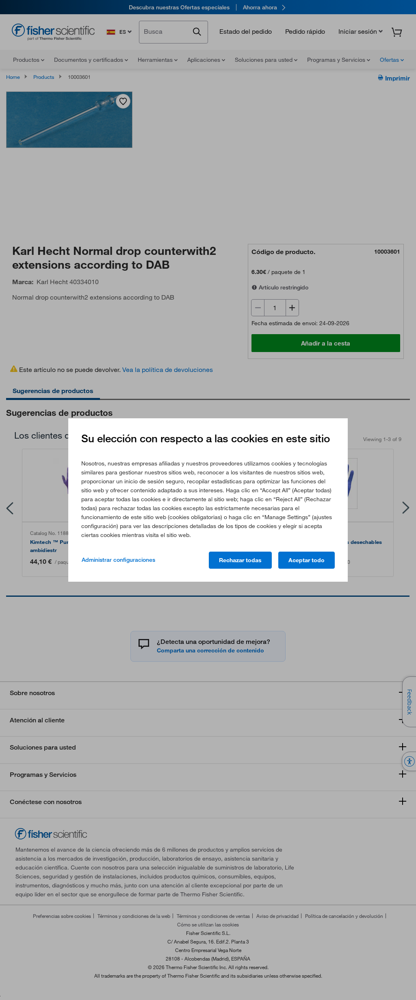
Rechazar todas (240, 560)
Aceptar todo (306, 560)
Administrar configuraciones (118, 559)
